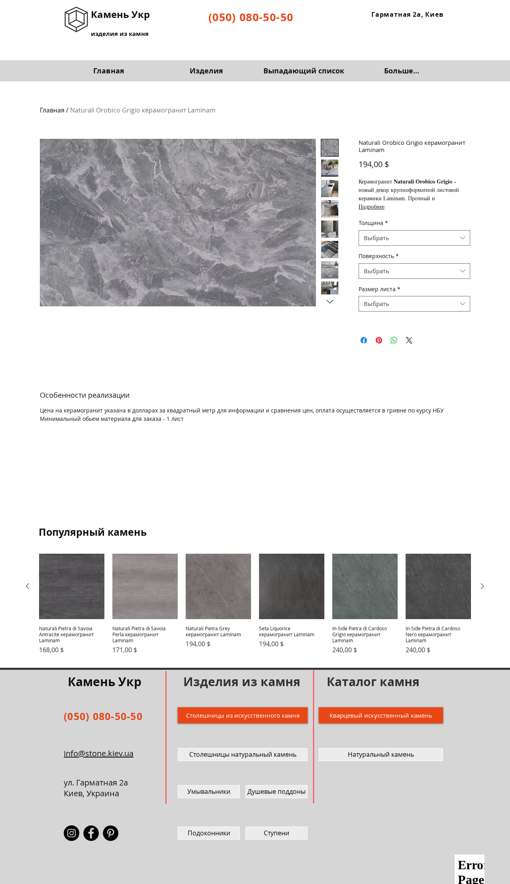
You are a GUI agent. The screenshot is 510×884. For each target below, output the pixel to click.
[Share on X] (409, 340)
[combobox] (414, 238)
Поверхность (379, 256)
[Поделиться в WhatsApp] (394, 340)
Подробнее (371, 206)
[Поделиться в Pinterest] (379, 340)
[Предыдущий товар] (27, 586)
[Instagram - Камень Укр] (71, 833)
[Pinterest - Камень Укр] (110, 833)
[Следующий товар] (482, 586)
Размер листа (379, 289)
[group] (255, 607)
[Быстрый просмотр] (71, 586)
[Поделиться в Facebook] (364, 340)
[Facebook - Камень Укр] (91, 833)
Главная (52, 110)
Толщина (373, 223)
